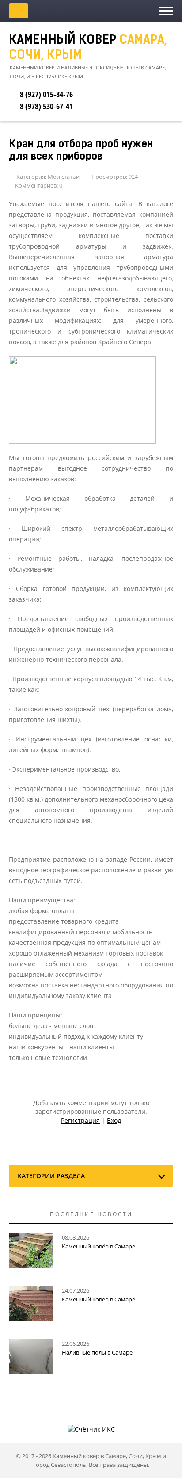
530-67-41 (46, 106)
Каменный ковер (88, 48)
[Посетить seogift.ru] (91, 1428)
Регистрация (80, 1120)
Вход (114, 1120)
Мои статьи (64, 176)
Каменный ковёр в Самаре (98, 1246)
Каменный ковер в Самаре (98, 1299)
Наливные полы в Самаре (97, 1352)
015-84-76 (46, 94)
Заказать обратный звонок (18, 10)
